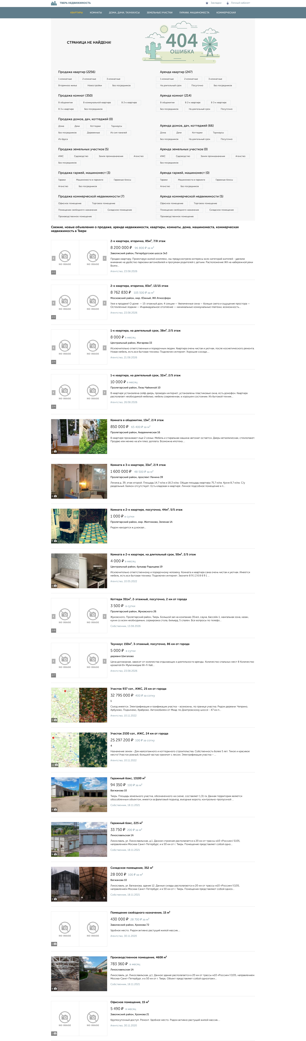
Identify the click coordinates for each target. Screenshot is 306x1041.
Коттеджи (95, 126)
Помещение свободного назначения (77, 210)
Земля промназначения (111, 156)
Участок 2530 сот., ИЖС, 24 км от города (139, 733)
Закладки (216, 3)
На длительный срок (171, 85)
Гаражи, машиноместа (194, 12)
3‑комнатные (113, 79)
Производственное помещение (75, 216)
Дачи (77, 126)
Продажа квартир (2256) (76, 72)
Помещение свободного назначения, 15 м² (140, 912)
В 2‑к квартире (129, 102)
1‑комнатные (65, 79)
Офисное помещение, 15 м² (129, 1002)
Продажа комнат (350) (75, 95)
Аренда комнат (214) (175, 95)
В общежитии (65, 102)
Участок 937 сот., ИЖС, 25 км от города (138, 688)
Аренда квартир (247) (176, 72)
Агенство (139, 156)
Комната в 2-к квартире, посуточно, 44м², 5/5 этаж (146, 509)
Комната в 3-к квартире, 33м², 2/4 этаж (138, 465)
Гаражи (62, 180)
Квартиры (76, 12)
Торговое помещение (103, 203)
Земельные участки (159, 12)
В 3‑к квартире (66, 109)
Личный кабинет (240, 3)
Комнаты (96, 12)
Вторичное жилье (67, 85)
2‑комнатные (89, 79)
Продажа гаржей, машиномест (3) (84, 173)
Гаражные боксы (122, 180)
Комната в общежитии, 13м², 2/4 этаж (137, 420)
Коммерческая (226, 12)
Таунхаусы (116, 126)
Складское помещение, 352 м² (131, 868)
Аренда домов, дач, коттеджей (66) (187, 125)
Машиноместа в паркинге (89, 180)
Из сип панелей (118, 133)
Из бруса (63, 139)
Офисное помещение (69, 203)
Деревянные (93, 133)
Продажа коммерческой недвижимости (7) (91, 196)
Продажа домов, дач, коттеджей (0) (85, 119)
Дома (61, 126)
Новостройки (94, 85)
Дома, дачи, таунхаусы (124, 12)
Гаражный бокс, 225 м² (126, 823)
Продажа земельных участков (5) (83, 149)
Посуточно (197, 85)
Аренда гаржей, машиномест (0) (184, 173)
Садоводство (81, 156)
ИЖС (61, 156)
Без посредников (121, 85)
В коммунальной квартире (97, 102)
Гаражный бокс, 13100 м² (128, 778)
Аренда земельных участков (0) (184, 149)
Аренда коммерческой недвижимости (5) (191, 196)
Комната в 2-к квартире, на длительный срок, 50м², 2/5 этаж (153, 554)
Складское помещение (120, 210)
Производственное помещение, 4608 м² (138, 957)
